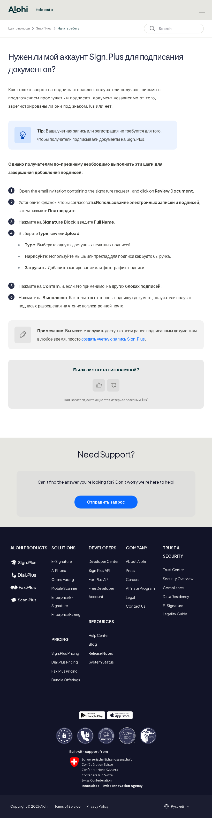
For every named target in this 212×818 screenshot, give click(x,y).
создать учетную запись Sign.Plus (113, 339)
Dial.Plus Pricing (64, 662)
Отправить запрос (106, 502)
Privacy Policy (98, 806)
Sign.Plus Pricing (65, 653)
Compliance (173, 587)
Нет (113, 385)
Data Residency (176, 596)
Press (130, 570)
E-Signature (61, 561)
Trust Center (173, 569)
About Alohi (136, 561)
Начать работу (68, 28)
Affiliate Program (140, 588)
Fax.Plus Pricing (64, 671)
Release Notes (101, 653)
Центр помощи (19, 28)
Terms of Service (67, 806)
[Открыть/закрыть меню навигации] (202, 9)
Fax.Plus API (99, 579)
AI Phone (58, 570)
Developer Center (104, 561)
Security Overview (178, 578)
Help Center (99, 635)
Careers (132, 579)
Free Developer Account (101, 592)
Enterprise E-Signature (62, 601)
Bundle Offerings (65, 679)
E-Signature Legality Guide (175, 609)
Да (99, 385)
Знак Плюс (43, 28)
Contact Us (135, 606)
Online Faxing (62, 579)
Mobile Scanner (64, 588)
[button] (179, 806)
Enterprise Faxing (65, 614)
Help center (44, 10)
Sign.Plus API (99, 570)
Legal (130, 597)
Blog (93, 644)
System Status (101, 662)
